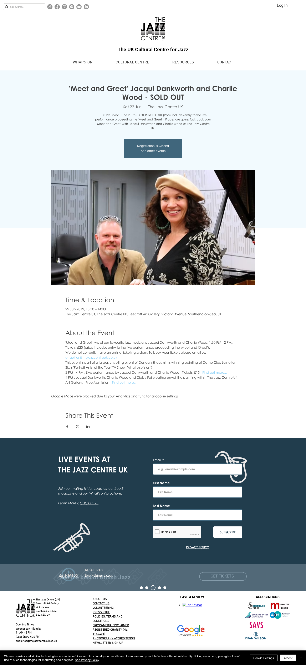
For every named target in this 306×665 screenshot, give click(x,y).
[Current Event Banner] (146, 587)
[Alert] (153, 587)
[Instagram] (64, 6)
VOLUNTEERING (103, 608)
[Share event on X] (78, 426)
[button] (82, 62)
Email (157, 460)
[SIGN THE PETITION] (141, 587)
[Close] (301, 658)
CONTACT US (101, 603)
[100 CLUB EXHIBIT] (159, 587)
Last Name (161, 505)
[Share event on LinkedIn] (88, 426)
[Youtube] (79, 6)
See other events (153, 151)
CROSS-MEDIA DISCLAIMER (111, 625)
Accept (288, 658)
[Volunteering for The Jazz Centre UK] (164, 587)
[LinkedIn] (86, 6)
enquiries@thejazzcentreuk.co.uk (36, 641)
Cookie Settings (263, 658)
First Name (161, 483)
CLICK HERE (89, 503)
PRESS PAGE (101, 612)
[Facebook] (57, 6)
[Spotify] (71, 6)
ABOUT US (100, 599)
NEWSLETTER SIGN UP (108, 643)
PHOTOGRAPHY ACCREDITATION (114, 638)
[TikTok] (49, 6)
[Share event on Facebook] (67, 426)
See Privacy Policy (87, 660)
